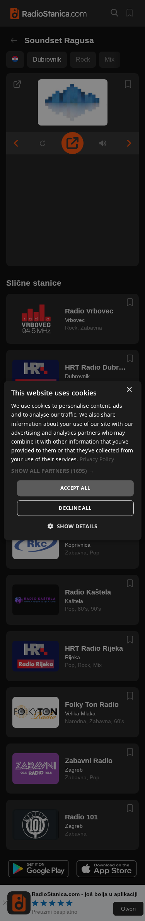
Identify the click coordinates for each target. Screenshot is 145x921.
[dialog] (72, 460)
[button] (72, 470)
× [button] (129, 390)
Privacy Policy (97, 459)
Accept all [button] (75, 487)
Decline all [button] (75, 507)
